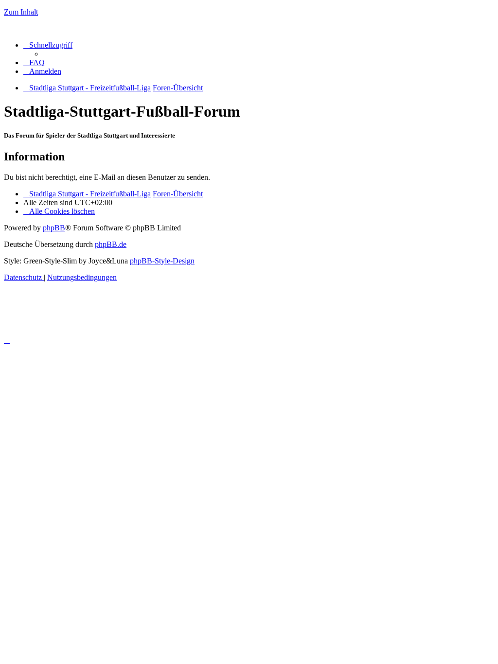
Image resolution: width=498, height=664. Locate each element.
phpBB (54, 228)
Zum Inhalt (21, 12)
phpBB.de (110, 244)
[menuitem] (34, 62)
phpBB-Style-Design (162, 261)
